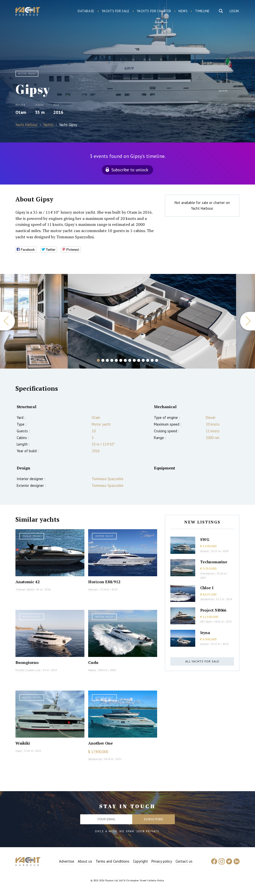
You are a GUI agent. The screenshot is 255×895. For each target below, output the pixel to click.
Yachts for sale (115, 11)
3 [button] (107, 360)
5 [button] (116, 360)
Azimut (204, 551)
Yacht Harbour (27, 12)
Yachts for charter (154, 11)
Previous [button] (7, 321)
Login (234, 11)
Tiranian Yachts (24, 589)
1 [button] (98, 360)
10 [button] (138, 360)
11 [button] (143, 360)
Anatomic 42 (27, 581)
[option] (34, 321)
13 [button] (152, 360)
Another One (100, 743)
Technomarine (213, 561)
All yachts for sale (202, 661)
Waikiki (22, 743)
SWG (204, 539)
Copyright (140, 861)
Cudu (93, 662)
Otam (20, 112)
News (183, 11)
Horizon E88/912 (104, 581)
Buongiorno (27, 662)
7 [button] (125, 360)
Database (86, 11)
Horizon (93, 589)
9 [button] (134, 360)
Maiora (92, 670)
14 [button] (156, 360)
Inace (18, 751)
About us (85, 861)
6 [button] (120, 360)
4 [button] (111, 360)
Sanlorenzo (95, 759)
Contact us (184, 861)
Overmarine (207, 573)
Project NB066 (213, 610)
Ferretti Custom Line (28, 670)
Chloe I (206, 587)
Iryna (205, 632)
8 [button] (129, 360)
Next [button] (247, 321)
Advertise (66, 861)
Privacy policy (161, 861)
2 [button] (102, 360)
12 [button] (147, 360)
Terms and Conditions (112, 861)
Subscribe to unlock (129, 170)
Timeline (202, 11)
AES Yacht (206, 621)
